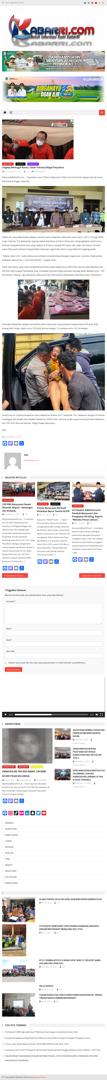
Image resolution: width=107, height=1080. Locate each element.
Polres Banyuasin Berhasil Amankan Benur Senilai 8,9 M (53, 509)
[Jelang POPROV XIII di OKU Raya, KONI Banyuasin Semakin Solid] (18, 910)
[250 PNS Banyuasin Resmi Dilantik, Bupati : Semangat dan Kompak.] (18, 489)
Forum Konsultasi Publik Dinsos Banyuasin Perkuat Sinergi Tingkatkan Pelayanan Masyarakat (70, 996)
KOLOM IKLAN (11, 876)
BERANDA (9, 822)
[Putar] (5, 714)
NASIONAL (9, 846)
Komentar (11, 601)
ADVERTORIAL (13, 724)
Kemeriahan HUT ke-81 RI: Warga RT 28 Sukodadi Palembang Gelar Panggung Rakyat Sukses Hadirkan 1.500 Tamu (52, 1049)
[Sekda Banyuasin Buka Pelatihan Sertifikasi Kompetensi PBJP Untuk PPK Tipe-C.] (63, 753)
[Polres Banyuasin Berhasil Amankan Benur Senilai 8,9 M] (53, 491)
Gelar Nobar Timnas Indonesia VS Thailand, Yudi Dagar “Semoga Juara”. (17, 575)
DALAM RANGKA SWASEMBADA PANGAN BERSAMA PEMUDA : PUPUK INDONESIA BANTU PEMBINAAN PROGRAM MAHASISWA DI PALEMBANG (51, 1058)
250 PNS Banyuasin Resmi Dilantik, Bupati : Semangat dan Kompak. (17, 507)
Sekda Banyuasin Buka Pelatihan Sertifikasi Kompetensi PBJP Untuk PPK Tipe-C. (87, 753)
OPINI (7, 858)
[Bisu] (96, 714)
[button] (53, 697)
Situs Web (10, 651)
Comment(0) (39, 171)
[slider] (51, 714)
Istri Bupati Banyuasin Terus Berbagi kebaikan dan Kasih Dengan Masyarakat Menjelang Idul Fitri (69, 927)
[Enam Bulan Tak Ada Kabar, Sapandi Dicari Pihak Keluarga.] (27, 745)
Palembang (37, 766)
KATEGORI (9, 852)
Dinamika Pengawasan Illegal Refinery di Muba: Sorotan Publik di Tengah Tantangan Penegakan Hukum (47, 1037)
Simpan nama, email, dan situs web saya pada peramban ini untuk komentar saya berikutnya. (47, 662)
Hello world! (46, 986)
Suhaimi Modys (25, 780)
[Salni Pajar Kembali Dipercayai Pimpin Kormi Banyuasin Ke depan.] (63, 734)
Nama (9, 628)
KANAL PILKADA (11, 834)
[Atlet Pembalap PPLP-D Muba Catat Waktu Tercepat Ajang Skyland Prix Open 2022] (18, 970)
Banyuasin (7, 164)
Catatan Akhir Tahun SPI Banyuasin (93, 575)
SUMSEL (8, 840)
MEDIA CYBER (10, 870)
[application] (53, 697)
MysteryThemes (39, 1077)
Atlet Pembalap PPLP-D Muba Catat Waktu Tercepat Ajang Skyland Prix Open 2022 (70, 962)
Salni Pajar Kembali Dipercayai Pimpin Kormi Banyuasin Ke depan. (89, 733)
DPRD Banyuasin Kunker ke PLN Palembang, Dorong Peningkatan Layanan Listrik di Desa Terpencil (89, 775)
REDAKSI (8, 864)
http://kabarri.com (31, 460)
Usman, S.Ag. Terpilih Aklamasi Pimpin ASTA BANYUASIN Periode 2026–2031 (37, 1043)
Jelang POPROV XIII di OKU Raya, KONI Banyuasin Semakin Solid (70, 899)
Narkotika (33, 164)
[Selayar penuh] (101, 714)
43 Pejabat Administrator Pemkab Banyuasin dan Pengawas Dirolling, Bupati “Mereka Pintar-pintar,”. (87, 514)
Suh (27, 171)
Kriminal (20, 164)
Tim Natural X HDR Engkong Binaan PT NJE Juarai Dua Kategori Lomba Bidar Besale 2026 (41, 1031)
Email (9, 639)
